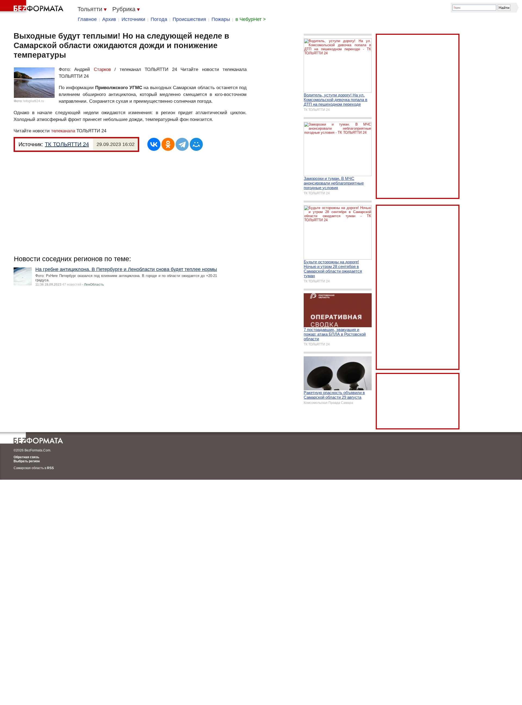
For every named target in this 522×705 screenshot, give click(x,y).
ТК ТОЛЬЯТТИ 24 (67, 144)
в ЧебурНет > (250, 19)
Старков (102, 69)
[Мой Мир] (196, 144)
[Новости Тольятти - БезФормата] (32, 7)
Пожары (221, 19)
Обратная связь (26, 457)
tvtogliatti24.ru (33, 101)
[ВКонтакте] (153, 144)
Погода (159, 19)
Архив (109, 19)
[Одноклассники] (168, 144)
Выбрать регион (27, 461)
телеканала (63, 130)
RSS (50, 468)
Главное (87, 19)
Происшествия (189, 19)
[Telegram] (182, 144)
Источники (133, 19)
